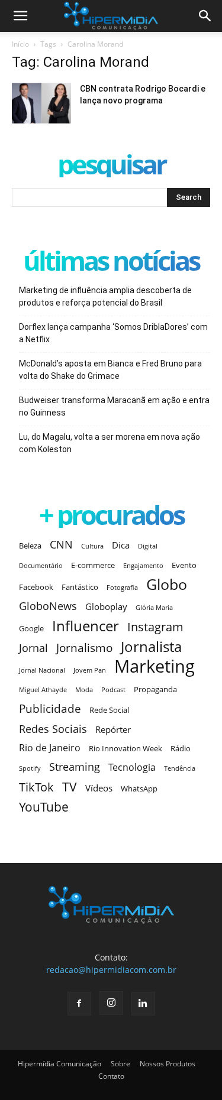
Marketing (154, 666)
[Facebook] (79, 1003)
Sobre (120, 1064)
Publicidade (50, 708)
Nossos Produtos (167, 1064)
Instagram (155, 627)
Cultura (92, 546)
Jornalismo (84, 647)
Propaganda (155, 689)
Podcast (113, 690)
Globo (166, 584)
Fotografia (122, 587)
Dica (121, 545)
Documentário (41, 566)
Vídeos (98, 788)
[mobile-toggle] (20, 16)
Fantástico (80, 587)
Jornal (33, 648)
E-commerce (93, 565)
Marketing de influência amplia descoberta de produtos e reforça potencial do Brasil (105, 296)
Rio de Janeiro (50, 748)
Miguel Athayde (43, 690)
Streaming (74, 767)
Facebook (36, 587)
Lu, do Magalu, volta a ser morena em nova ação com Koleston (109, 443)
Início (20, 44)
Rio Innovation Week (125, 748)
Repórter (113, 729)
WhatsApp (139, 788)
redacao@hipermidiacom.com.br (111, 969)
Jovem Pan (89, 670)
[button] (205, 16)
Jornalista (151, 647)
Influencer (85, 626)
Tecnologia (132, 767)
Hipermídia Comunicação (59, 1064)
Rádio (180, 748)
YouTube (44, 807)
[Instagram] (111, 1003)
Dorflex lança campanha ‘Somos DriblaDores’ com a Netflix (113, 333)
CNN (61, 544)
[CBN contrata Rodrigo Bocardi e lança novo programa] (41, 103)
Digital (147, 546)
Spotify (30, 768)
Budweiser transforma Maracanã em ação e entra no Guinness (114, 406)
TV (69, 787)
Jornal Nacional (42, 670)
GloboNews (48, 606)
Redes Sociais (53, 728)
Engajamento (143, 566)
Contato (111, 1076)
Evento (184, 565)
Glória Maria (154, 607)
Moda (84, 690)
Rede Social (109, 710)
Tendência (179, 768)
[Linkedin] (143, 1003)
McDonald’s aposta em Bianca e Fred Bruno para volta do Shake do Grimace (110, 370)
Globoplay (106, 606)
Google (31, 628)
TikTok (36, 787)
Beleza (30, 545)
